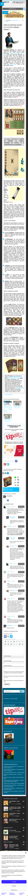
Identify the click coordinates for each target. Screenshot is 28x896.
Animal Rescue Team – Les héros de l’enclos (16, 772)
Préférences (14, 890)
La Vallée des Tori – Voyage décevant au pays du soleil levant (15, 808)
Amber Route (14, 53)
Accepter (14, 881)
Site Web (7, 665)
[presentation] (5, 641)
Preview (6, 21)
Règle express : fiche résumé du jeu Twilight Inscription (14, 846)
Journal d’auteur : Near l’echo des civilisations (16, 783)
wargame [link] (8, 61)
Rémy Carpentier (7, 791)
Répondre (21, 506)
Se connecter (6, 698)
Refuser (14, 886)
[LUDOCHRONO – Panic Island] (17, 403)
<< (3, 473)
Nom (7, 656)
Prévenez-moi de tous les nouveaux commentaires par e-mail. (14, 677)
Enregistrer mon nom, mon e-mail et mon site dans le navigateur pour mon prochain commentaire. (14, 672)
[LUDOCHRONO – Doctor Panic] (8, 416)
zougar (8, 581)
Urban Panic (13, 64)
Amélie (18, 810)
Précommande (18, 388)
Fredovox (19, 803)
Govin (8, 506)
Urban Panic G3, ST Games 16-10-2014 (8, 488)
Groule (16, 821)
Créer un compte (13, 698)
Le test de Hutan (12, 830)
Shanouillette (15, 20)
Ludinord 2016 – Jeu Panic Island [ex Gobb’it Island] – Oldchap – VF (8, 409)
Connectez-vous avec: (8, 633)
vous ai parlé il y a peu (13, 378)
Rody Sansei (6, 769)
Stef (8, 571)
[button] (26, 852)
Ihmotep (5, 774)
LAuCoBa (9, 526)
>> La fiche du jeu (8, 394)
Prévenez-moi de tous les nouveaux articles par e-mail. (14, 681)
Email (7, 660)
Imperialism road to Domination (15, 377)
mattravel (17, 848)
